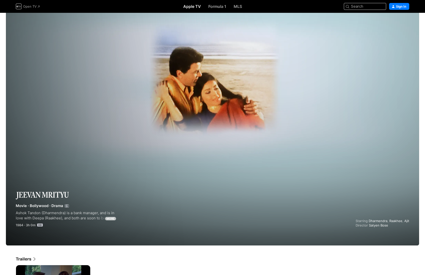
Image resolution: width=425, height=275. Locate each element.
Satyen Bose (378, 225)
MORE (110, 218)
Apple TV (192, 6)
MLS (238, 6)
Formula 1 (217, 6)
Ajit (406, 221)
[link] (26, 259)
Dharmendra (378, 221)
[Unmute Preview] (405, 22)
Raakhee (395, 221)
